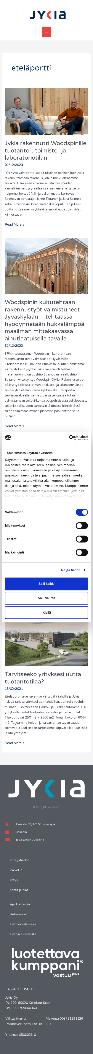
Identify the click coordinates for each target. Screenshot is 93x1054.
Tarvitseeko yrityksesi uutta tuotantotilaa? (43, 678)
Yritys (14, 880)
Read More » (14, 224)
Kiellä (46, 612)
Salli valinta (46, 598)
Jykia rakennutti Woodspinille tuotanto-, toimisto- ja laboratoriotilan (45, 150)
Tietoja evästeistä (23, 934)
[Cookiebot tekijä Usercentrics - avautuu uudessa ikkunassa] (69, 438)
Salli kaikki (46, 584)
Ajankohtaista (20, 904)
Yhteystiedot (19, 860)
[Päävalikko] (46, 32)
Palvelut (16, 870)
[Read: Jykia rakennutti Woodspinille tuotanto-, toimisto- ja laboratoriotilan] (46, 111)
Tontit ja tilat (19, 890)
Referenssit (18, 914)
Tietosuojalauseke (23, 924)
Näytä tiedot (70, 570)
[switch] (82, 525)
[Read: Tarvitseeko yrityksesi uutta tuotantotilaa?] (46, 636)
